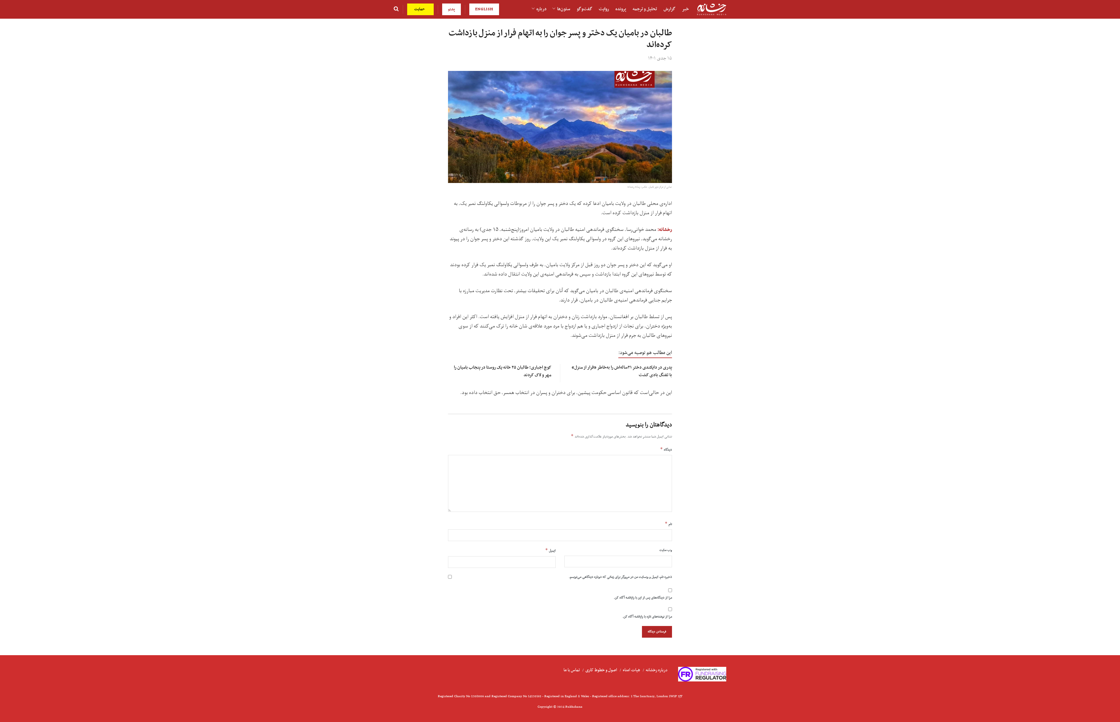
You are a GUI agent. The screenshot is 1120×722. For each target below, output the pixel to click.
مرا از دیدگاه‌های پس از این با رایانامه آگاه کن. (643, 598)
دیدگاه (666, 449)
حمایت (420, 9)
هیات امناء (631, 670)
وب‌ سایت (665, 550)
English (484, 9)
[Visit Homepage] (711, 9)
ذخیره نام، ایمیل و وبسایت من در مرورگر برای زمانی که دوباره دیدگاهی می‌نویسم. (620, 577)
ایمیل (550, 550)
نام (668, 524)
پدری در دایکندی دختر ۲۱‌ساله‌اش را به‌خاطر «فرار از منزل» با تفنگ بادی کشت (622, 371)
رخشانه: (664, 230)
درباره (541, 9)
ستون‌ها (563, 9)
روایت (604, 9)
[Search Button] (396, 9)
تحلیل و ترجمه (645, 9)
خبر (685, 9)
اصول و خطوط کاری (601, 670)
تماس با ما (572, 670)
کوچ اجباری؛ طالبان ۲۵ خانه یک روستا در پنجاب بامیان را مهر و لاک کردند (502, 371)
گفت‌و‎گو (584, 9)
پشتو (451, 9)
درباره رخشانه (657, 670)
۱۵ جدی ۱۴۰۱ (660, 58)
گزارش (670, 9)
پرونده (620, 9)
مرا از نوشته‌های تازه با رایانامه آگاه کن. (647, 617)
